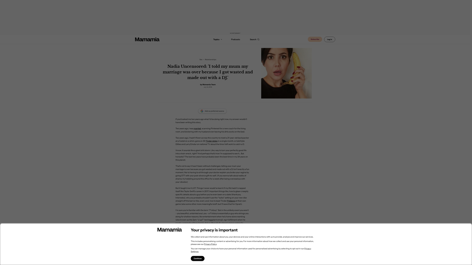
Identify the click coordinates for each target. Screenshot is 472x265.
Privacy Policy (210, 244)
